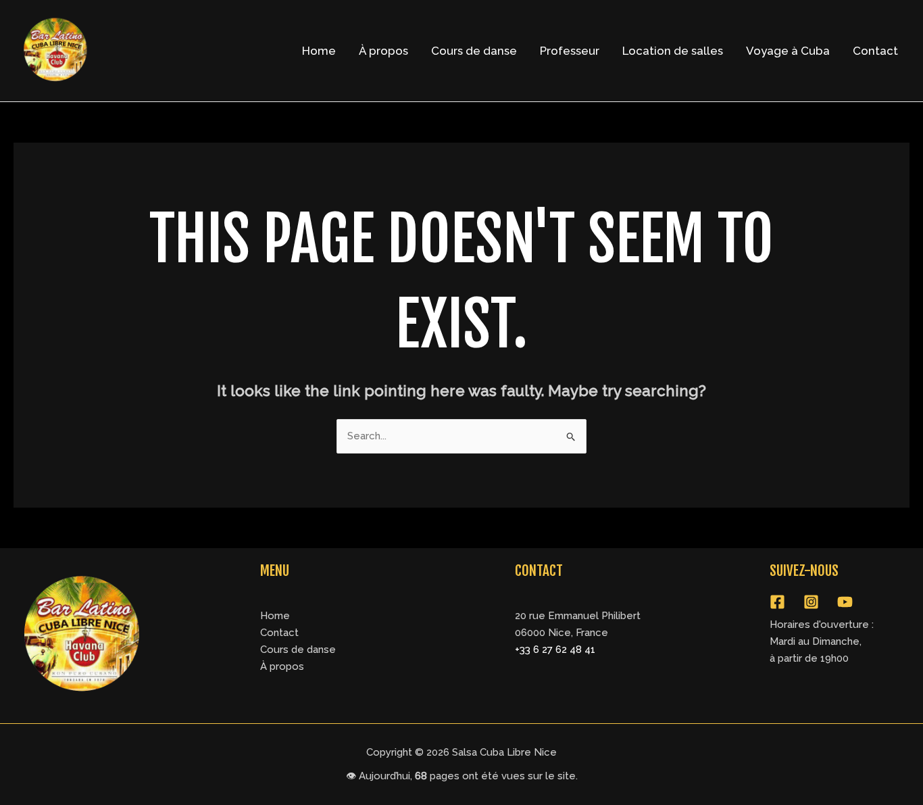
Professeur (569, 50)
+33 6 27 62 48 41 (555, 649)
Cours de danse (474, 50)
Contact (875, 50)
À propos (383, 50)
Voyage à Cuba (788, 50)
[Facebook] (777, 602)
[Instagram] (811, 602)
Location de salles (672, 50)
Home (319, 50)
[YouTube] (845, 602)
